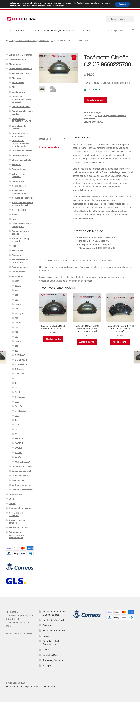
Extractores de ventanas (18, 175)
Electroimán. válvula (21, 159)
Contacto (47, 625)
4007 (17, 327)
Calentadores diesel (21, 106)
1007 (17, 281)
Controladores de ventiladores (20, 134)
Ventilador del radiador (22, 489)
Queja (46, 649)
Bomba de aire (18, 91)
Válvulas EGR (18, 480)
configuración (58, 5)
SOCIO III (19, 443)
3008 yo (18, 304)
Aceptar (122, 4)
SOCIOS (18, 447)
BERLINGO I (20, 355)
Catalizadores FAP (17, 59)
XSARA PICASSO (23, 461)
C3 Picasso (20, 396)
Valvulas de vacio (20, 475)
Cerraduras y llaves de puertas (22, 112)
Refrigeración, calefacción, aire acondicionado (16, 535)
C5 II (17, 420)
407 (16, 336)
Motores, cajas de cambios (17, 521)
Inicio (11, 40)
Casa (8, 30)
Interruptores (18, 181)
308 (16, 318)
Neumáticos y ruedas (19, 527)
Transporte (84, 30)
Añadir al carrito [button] (53, 339)
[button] (74, 57)
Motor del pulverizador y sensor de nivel (22, 204)
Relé (14, 245)
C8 (16, 429)
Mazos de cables (19, 185)
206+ (17, 294)
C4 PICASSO (21, 410)
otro (14, 219)
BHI (13, 87)
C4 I (17, 401)
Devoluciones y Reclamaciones (59, 30)
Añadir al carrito (95, 99)
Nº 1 (17, 434)
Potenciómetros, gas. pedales (22, 232)
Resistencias (18, 250)
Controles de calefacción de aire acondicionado (21, 143)
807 (16, 350)
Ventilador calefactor (21, 485)
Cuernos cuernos (20, 155)
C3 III (17, 392)
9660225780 (97, 121)
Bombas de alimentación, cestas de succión (21, 99)
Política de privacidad (53, 620)
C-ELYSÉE (19, 373)
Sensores (16, 255)
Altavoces (16, 77)
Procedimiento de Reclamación (51, 643)
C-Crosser (19, 369)
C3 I (100, 115)
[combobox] (120, 19)
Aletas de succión (20, 73)
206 (16, 290)
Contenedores (15, 494)
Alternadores (18, 82)
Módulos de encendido (22, 197)
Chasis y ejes (15, 64)
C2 (52, 40)
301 (16, 308)
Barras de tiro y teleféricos (21, 54)
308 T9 (18, 322)
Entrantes (16, 164)
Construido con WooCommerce (43, 686)
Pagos (46, 635)
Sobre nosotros (50, 654)
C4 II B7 (18, 406)
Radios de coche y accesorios (20, 239)
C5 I (17, 415)
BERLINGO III (21, 364)
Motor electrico (19, 209)
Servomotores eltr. (20, 267)
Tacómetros (44, 40)
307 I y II (19, 313)
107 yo (18, 285)
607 (16, 345)
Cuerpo (12, 498)
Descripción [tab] (45, 138)
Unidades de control (21, 471)
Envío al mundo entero (54, 630)
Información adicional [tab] (49, 146)
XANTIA (18, 452)
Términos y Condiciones (27, 30)
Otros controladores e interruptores (22, 225)
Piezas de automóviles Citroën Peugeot (54, 613)
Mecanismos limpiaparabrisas (19, 191)
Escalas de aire (19, 169)
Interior (12, 503)
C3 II (17, 387)
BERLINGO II (21, 359)
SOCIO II (19, 438)
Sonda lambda (18, 271)
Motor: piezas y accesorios (16, 514)
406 (16, 332)
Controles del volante (22, 150)
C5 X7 (17, 424)
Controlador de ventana (19, 127)
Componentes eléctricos (26, 40)
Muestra (15, 214)
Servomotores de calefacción (20, 261)
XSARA (18, 457)
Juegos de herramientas (20, 508)
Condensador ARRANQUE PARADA (21, 120)
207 (16, 299)
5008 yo (18, 341)
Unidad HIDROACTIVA (22, 466)
